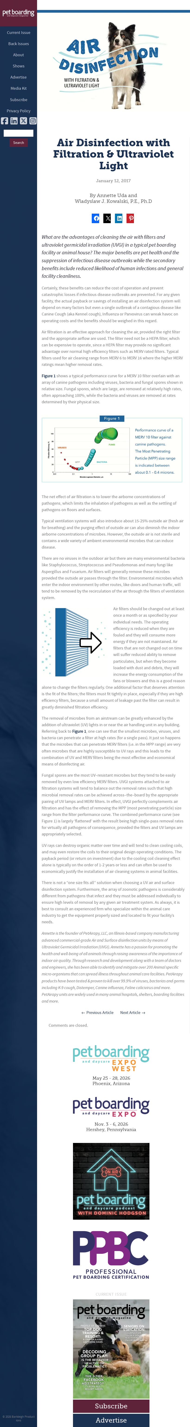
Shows (19, 66)
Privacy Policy (18, 111)
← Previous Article (97, 1012)
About (18, 55)
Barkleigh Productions (23, 1418)
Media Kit (19, 88)
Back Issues (18, 43)
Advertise (18, 77)
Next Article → (133, 1012)
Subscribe (18, 100)
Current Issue (18, 32)
